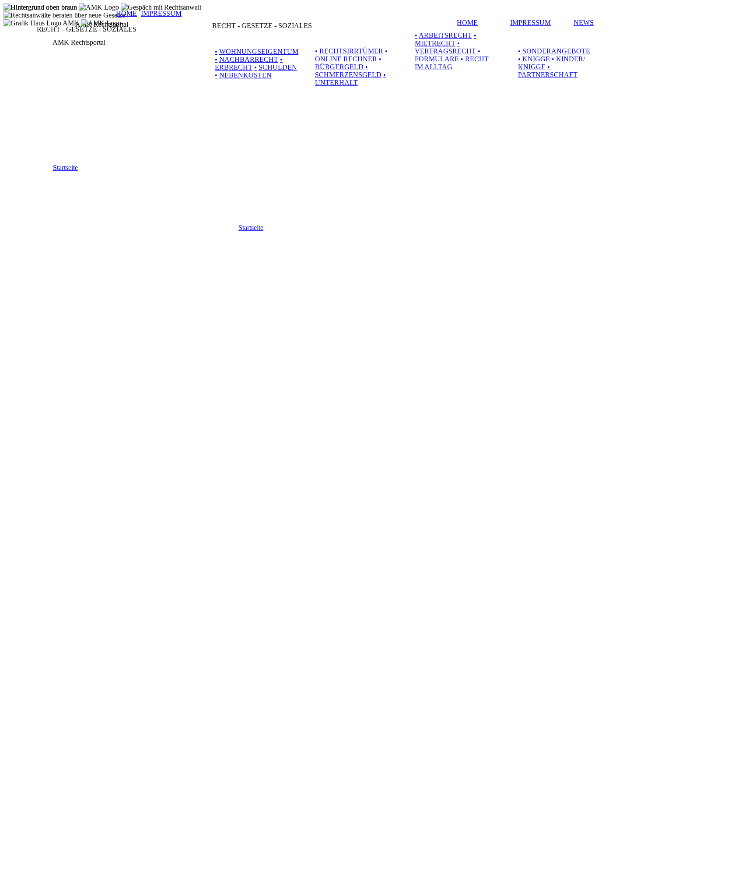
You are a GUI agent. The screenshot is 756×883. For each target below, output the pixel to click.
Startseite (250, 227)
